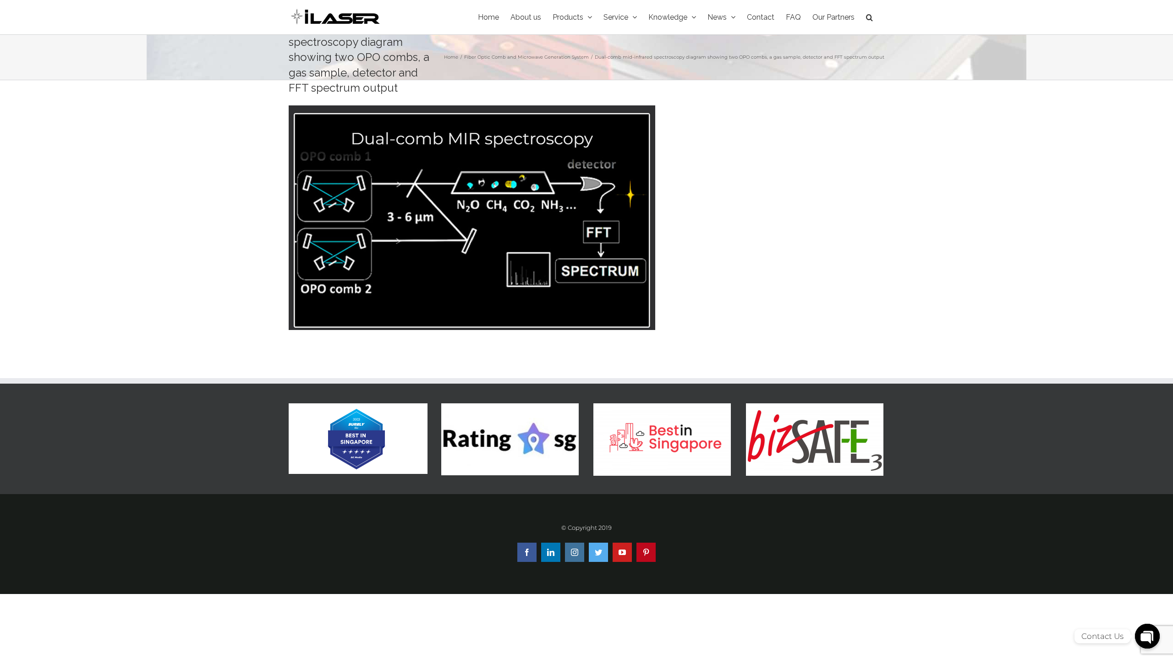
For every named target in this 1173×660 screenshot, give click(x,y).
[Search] (869, 17)
